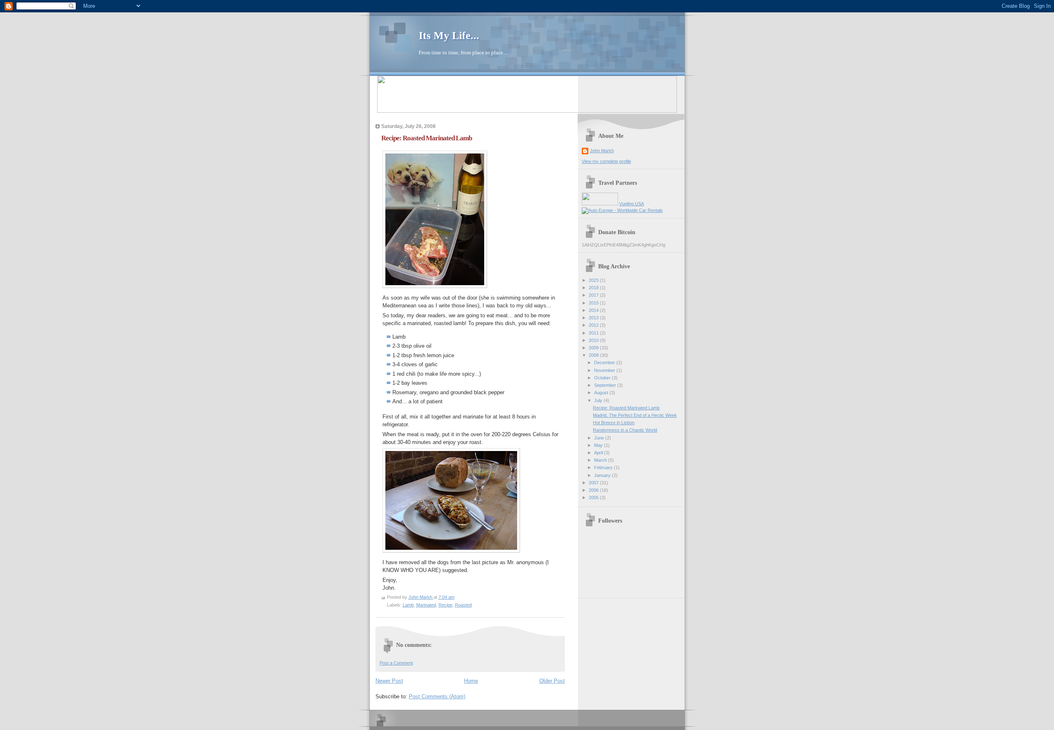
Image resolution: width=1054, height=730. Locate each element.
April (599, 452)
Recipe (445, 604)
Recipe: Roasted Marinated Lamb (626, 407)
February (604, 467)
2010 (594, 340)
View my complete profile (606, 161)
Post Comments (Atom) (437, 696)
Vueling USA (631, 203)
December (605, 362)
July (599, 400)
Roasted (463, 604)
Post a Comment (396, 662)
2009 (594, 347)
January (603, 475)
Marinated (426, 604)
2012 (594, 325)
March (601, 460)
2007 (594, 482)
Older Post (552, 681)
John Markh (602, 150)
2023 (594, 280)
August (601, 392)
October (603, 377)
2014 (594, 310)
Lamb (408, 604)
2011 (594, 332)
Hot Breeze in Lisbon (613, 422)
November (605, 370)
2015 (594, 302)
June (599, 437)
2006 (594, 490)
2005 (594, 497)
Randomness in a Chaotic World (625, 430)
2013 (594, 317)
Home (471, 681)
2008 (594, 355)
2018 (594, 287)
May (599, 445)
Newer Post (389, 681)
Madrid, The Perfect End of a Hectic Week (635, 415)
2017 (594, 295)
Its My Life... (449, 36)
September (605, 385)
